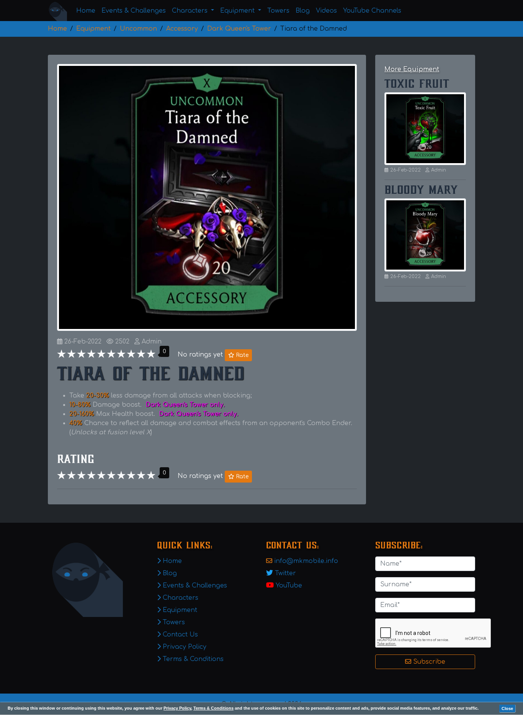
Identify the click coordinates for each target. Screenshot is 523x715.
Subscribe (428, 661)
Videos (326, 10)
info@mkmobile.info (306, 561)
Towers (278, 10)
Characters (179, 597)
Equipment (179, 610)
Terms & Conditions (213, 708)
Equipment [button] (238, 10)
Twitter (285, 573)
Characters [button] (190, 10)
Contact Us (179, 634)
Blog (303, 10)
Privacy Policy (177, 708)
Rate (241, 355)
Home (85, 10)
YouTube (289, 585)
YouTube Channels (372, 10)
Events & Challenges (133, 10)
